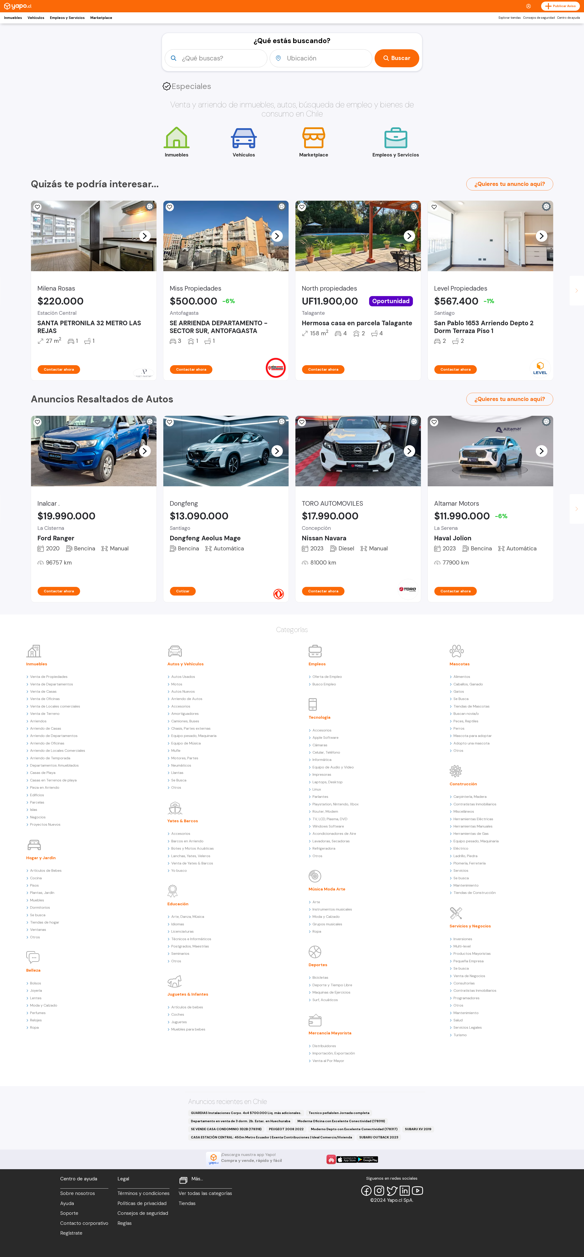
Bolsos (35, 983)
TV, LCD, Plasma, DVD (330, 819)
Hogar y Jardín (41, 858)
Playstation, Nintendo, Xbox (336, 804)
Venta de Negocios (469, 975)
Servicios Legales (468, 1027)
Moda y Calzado (43, 1005)
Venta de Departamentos (51, 684)
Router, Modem (325, 811)
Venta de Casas (43, 691)
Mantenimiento (466, 885)
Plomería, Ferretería (470, 863)
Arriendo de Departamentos (54, 735)
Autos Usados (183, 676)
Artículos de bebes (187, 1007)
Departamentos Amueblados (54, 765)
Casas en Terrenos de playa (53, 780)
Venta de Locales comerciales (55, 706)
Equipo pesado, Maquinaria (193, 735)
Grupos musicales (327, 924)
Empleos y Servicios (67, 18)
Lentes (36, 998)
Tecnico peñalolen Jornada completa (339, 1113)
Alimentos (462, 676)
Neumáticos (181, 765)
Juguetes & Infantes (187, 994)
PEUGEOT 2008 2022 (286, 1129)
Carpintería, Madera (470, 796)
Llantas (177, 772)
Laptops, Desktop (328, 782)
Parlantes (320, 796)
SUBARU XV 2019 (418, 1129)
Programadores (467, 998)
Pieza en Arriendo (44, 787)
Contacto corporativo (84, 1223)
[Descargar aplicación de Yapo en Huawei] (331, 1159)
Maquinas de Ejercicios (331, 992)
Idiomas (177, 924)
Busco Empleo (324, 684)
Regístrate (71, 1233)
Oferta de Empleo (327, 676)
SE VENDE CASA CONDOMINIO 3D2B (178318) (226, 1129)
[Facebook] (366, 1190)
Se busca (37, 915)
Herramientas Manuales (473, 826)
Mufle (175, 750)
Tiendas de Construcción (475, 892)
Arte (316, 902)
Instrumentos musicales (332, 909)
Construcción (463, 784)
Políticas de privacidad (142, 1203)
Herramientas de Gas (471, 833)
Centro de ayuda (568, 18)
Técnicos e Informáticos (191, 939)
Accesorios (180, 706)
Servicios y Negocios (470, 926)
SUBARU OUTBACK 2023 (378, 1137)
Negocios (38, 817)
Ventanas (38, 929)
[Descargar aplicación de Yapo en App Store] (346, 1159)
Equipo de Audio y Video (333, 767)
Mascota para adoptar (473, 735)
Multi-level (462, 946)
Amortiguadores (185, 713)
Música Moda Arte (327, 889)
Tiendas (187, 1203)
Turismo (460, 1035)
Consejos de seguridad (539, 18)
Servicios (461, 870)
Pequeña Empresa (469, 961)
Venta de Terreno (45, 713)
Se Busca (178, 780)
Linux (317, 789)
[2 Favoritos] (434, 207)
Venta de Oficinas (45, 698)
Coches (177, 1014)
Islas (33, 809)
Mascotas (460, 664)
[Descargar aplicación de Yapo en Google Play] (367, 1159)
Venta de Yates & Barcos (192, 863)
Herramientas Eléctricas (473, 819)
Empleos (317, 664)
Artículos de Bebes (46, 870)
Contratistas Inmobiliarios (475, 804)
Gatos (459, 691)
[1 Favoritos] (37, 207)
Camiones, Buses (185, 721)
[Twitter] (392, 1190)
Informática (322, 759)
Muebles (37, 900)
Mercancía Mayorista (330, 1033)
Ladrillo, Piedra (465, 856)
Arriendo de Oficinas (47, 743)
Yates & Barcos (182, 821)
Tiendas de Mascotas (472, 706)
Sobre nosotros (77, 1193)
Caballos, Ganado (468, 684)
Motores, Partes (184, 758)
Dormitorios (40, 907)
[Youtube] (417, 1190)
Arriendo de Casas (45, 728)
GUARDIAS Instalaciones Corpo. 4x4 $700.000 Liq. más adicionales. (246, 1113)
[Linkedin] (404, 1190)
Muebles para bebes (188, 1029)
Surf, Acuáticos (325, 999)
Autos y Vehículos (185, 664)
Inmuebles (13, 18)
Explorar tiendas (510, 18)
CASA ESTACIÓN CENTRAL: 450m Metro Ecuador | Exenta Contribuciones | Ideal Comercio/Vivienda (271, 1137)
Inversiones (463, 939)
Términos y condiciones (143, 1193)
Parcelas (37, 802)
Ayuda (67, 1203)
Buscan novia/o (466, 713)
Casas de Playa (42, 772)
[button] (145, 236)
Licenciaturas (182, 931)
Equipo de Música (186, 743)
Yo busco (179, 870)
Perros (459, 728)
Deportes (318, 965)
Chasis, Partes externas (191, 728)
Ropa (34, 1027)
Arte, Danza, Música (187, 916)
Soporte (69, 1213)
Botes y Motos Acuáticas (192, 848)
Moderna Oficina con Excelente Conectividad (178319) (341, 1121)
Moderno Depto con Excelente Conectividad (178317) (354, 1129)
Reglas (124, 1223)
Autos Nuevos (183, 691)
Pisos (34, 885)
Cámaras (320, 745)
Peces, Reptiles (466, 721)
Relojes (36, 1020)
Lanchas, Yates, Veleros (190, 856)
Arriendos (38, 721)
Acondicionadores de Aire (334, 833)
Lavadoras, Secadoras (331, 841)
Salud (458, 1020)
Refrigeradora (324, 848)
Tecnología (320, 717)
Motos (176, 684)
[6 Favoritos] (170, 207)
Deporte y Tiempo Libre (332, 985)
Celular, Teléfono (326, 752)
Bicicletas (320, 977)
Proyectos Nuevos (45, 824)
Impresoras (322, 774)
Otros (35, 937)
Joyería (36, 990)
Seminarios (180, 953)
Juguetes (179, 1022)
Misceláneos (464, 811)
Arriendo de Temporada (50, 758)
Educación (177, 904)
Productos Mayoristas (472, 953)
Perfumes (38, 1012)
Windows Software (328, 826)
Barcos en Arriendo (187, 841)
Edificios (37, 795)
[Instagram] (379, 1190)
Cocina (36, 878)
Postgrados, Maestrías (190, 946)
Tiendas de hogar (44, 922)
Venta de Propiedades (49, 676)
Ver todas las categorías (205, 1193)
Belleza (33, 970)
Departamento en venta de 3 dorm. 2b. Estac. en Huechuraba (240, 1121)
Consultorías (464, 983)
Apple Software (326, 737)
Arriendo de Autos (186, 698)
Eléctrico (461, 848)
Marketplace (101, 18)
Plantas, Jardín (42, 892)
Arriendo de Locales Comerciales (57, 750)
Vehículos (36, 18)
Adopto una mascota (472, 743)
